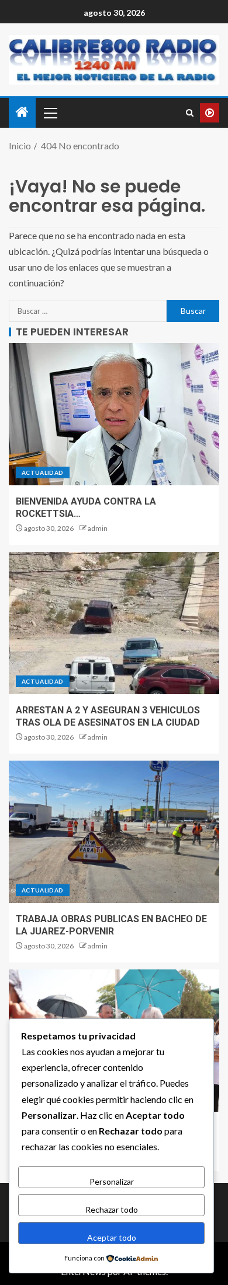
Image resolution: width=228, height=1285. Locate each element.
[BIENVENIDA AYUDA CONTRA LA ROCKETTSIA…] (114, 414)
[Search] (189, 112)
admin (98, 528)
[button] (49, 112)
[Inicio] (22, 112)
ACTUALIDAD (43, 472)
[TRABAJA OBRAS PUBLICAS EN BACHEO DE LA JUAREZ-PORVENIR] (114, 832)
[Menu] (49, 112)
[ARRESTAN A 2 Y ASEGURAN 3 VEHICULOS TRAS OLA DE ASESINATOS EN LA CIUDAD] (114, 623)
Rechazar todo (111, 1209)
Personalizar (111, 1181)
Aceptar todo (111, 1237)
